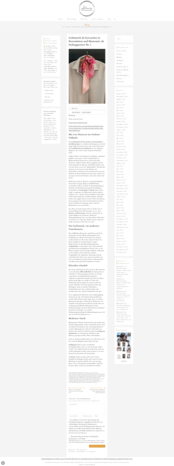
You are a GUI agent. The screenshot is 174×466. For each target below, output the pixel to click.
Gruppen (120, 60)
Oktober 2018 (122, 252)
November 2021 (122, 155)
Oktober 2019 (122, 224)
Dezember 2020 (122, 185)
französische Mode (91, 376)
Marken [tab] (75, 108)
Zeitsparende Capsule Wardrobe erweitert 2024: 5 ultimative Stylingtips (123, 296)
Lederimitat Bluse (74, 378)
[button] (3, 463)
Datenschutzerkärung (90, 464)
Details (119, 63)
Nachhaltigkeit (123, 75)
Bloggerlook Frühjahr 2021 (77, 374)
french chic (101, 376)
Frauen (119, 54)
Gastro (119, 78)
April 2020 (120, 208)
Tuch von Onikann (86, 382)
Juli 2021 (120, 166)
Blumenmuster (89, 374)
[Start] (62, 26)
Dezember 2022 (122, 124)
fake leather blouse (74, 375)
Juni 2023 (120, 107)
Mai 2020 (120, 205)
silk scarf (89, 381)
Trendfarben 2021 (97, 381)
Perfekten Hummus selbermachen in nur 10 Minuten (123, 307)
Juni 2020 (120, 202)
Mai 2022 (120, 138)
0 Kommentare (92, 451)
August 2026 (121, 94)
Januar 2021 (121, 183)
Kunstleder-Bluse (95, 377)
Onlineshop (52, 48)
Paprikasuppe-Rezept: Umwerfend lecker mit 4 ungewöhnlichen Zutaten (124, 272)
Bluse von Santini (99, 374)
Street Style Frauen (81, 451)
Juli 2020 (120, 199)
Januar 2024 (121, 105)
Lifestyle (120, 82)
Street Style (73, 451)
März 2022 (120, 144)
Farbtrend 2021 (85, 375)
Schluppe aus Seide (94, 380)
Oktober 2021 (122, 158)
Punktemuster (77, 380)
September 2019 (122, 227)
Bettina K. (73, 449)
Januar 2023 (121, 121)
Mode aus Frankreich (86, 378)
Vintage (95, 382)
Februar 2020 (121, 213)
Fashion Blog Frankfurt (97, 375)
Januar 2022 (121, 149)
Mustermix (96, 378)
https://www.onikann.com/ (78, 122)
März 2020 (120, 210)
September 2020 (122, 194)
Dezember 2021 (122, 152)
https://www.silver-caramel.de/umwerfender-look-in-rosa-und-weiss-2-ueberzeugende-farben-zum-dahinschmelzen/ (86, 128)
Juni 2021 (120, 169)
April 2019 (120, 238)
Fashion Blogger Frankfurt (77, 376)
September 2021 (122, 160)
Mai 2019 (120, 236)
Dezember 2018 (122, 247)
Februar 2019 (121, 241)
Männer (120, 57)
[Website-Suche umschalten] (115, 19)
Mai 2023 (120, 110)
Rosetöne (85, 380)
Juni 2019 (120, 233)
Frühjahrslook (73, 377)
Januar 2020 (121, 216)
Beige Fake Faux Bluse (91, 372)
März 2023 (120, 116)
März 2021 (120, 177)
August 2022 (121, 130)
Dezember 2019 (122, 219)
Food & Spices (122, 67)
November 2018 (122, 249)
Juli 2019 (120, 230)
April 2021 (120, 174)
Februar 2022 (121, 146)
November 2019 (122, 222)
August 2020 (121, 197)
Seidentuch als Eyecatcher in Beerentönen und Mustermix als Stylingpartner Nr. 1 (92, 26)
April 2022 (120, 141)
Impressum (81, 464)
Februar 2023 (121, 119)
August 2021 (121, 163)
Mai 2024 (120, 102)
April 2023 (120, 113)
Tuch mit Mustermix (74, 382)
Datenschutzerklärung (79, 433)
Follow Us (124, 361)
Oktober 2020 (122, 191)
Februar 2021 (121, 180)
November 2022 (122, 127)
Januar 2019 (121, 244)
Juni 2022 (120, 135)
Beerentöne (81, 372)
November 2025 (122, 96)
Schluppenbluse (73, 381)
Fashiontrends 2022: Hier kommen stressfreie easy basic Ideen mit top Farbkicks (124, 317)
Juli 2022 (120, 132)
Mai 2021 (120, 171)
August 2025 (121, 99)
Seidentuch (82, 381)
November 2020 (122, 188)
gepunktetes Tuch (83, 377)
